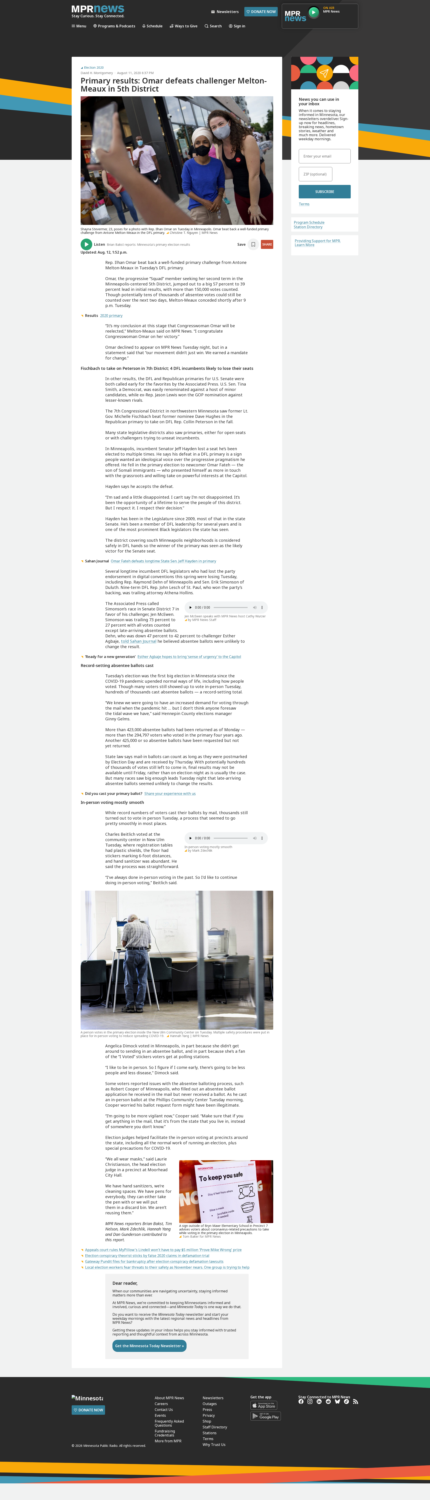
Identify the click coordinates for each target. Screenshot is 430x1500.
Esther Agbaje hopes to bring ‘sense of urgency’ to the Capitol (189, 656)
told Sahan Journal (138, 641)
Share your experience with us (170, 793)
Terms (304, 204)
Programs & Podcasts (116, 26)
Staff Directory (215, 1427)
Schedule (155, 26)
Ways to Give (186, 26)
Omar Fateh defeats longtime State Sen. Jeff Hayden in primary (163, 561)
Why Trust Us (214, 1444)
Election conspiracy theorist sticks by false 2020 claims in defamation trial (147, 1255)
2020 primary (111, 315)
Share (267, 244)
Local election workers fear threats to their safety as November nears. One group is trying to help (167, 1267)
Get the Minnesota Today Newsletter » (149, 1345)
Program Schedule (309, 222)
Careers (161, 1403)
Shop (207, 1421)
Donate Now (261, 11)
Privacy (209, 1415)
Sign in (239, 26)
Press (207, 1409)
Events (160, 1415)
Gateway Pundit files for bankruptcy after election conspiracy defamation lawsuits (154, 1261)
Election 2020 (94, 67)
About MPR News (169, 1397)
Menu (81, 26)
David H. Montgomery (97, 73)
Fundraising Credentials (165, 1433)
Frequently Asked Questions (169, 1423)
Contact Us (164, 1409)
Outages (210, 1403)
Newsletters (213, 1397)
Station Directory (308, 227)
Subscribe (324, 191)
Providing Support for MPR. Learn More (318, 242)
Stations (210, 1432)
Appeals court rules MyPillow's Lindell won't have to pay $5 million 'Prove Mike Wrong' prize (163, 1249)
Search (216, 26)
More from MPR (168, 1441)
